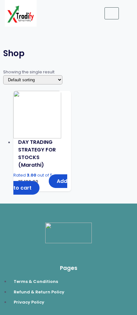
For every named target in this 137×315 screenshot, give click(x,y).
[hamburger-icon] (112, 13)
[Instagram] (80, 252)
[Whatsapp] (68, 252)
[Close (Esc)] (130, 7)
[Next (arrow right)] (126, 157)
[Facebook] (57, 252)
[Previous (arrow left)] (11, 157)
